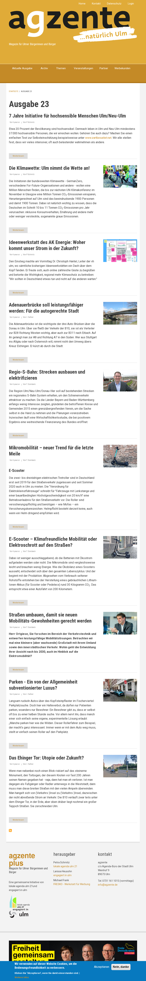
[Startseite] (73, 24)
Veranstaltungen (83, 68)
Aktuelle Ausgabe (22, 68)
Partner (104, 68)
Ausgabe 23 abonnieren (10, 830)
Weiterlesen (20, 157)
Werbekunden (122, 68)
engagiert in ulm (62, 875)
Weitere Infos (22, 977)
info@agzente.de (108, 884)
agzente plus (22, 859)
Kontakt (96, 3)
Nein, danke (121, 966)
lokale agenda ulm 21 (65, 866)
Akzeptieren (101, 967)
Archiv (44, 68)
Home (82, 3)
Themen (61, 68)
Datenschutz (114, 3)
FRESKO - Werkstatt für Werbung (71, 884)
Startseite (13, 91)
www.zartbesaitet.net (98, 137)
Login (131, 3)
